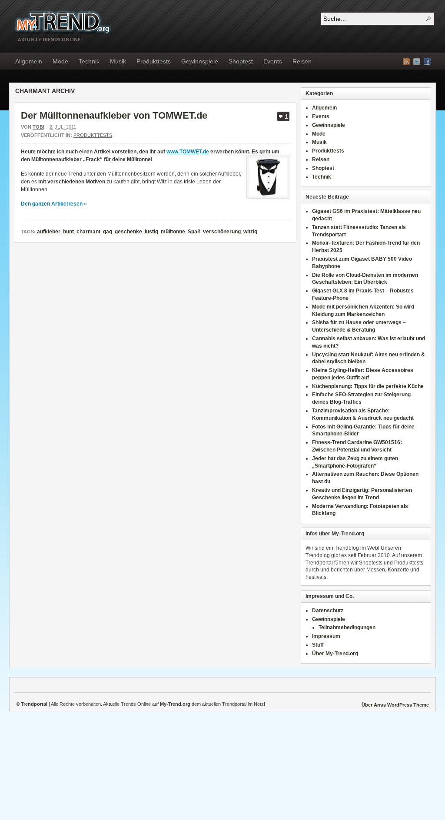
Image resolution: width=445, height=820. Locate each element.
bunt (68, 232)
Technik (89, 61)
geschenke (128, 232)
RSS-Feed (406, 61)
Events (272, 61)
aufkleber (48, 232)
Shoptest (241, 61)
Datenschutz (327, 611)
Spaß (194, 232)
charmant (88, 232)
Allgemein (28, 61)
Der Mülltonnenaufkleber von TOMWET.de (114, 115)
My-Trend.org (63, 22)
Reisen (302, 61)
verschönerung (222, 232)
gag (107, 232)
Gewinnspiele (199, 61)
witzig (250, 232)
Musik (118, 61)
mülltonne (173, 232)
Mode (60, 61)
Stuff (318, 645)
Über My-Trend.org (335, 654)
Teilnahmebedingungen (347, 627)
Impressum (326, 636)
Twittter (416, 61)
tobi (38, 126)
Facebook (427, 61)
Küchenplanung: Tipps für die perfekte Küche (368, 386)
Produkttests (153, 61)
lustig (151, 232)
